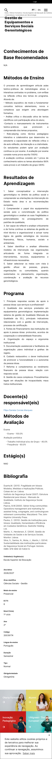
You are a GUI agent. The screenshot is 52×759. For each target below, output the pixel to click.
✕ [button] (49, 735)
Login (35, 2)
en (39, 10)
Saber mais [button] (29, 753)
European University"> (39, 716)
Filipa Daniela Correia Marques (18, 410)
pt (33, 10)
